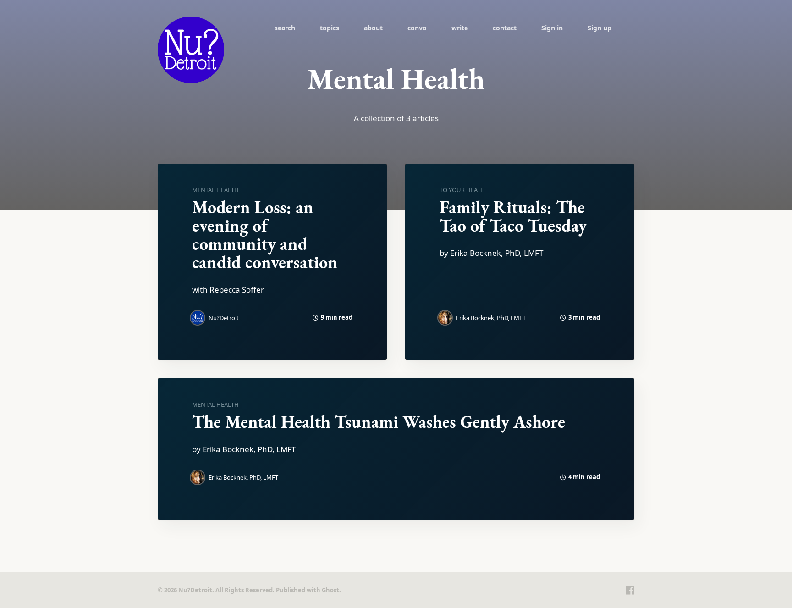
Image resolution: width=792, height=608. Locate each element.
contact (505, 27)
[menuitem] (285, 27)
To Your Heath (462, 190)
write (459, 27)
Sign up (599, 27)
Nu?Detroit (224, 318)
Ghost (330, 590)
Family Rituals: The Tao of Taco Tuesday (513, 216)
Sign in (552, 27)
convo (417, 27)
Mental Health (215, 190)
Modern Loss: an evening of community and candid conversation (265, 234)
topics (329, 27)
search (285, 27)
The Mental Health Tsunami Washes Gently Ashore (378, 421)
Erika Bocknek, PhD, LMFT (491, 318)
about (373, 27)
